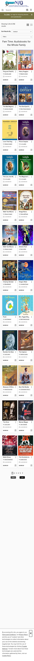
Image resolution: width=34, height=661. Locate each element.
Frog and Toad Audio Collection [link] (9, 71)
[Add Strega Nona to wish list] (31, 220)
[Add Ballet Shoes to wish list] (15, 465)
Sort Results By (6, 31)
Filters (4, 37)
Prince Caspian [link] (23, 142)
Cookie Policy (6, 656)
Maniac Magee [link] (23, 422)
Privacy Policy (23, 635)
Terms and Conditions (9, 635)
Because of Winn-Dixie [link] (9, 387)
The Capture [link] (23, 352)
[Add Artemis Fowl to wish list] (31, 255)
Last (22, 477)
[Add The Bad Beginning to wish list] (15, 115)
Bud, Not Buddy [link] (24, 387)
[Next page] (22, 473)
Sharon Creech (8, 144)
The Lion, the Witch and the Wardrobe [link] (9, 177)
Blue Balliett (8, 284)
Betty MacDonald (24, 319)
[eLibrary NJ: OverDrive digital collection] (17, 4)
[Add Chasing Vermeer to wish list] (15, 290)
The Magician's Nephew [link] (25, 177)
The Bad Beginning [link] (9, 106)
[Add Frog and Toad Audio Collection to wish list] (15, 80)
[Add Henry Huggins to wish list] (31, 80)
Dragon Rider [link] (23, 282)
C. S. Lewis (23, 144)
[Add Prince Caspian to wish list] (31, 150)
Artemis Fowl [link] (23, 247)
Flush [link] (4, 317)
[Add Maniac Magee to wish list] (31, 430)
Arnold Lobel (8, 74)
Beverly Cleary (24, 74)
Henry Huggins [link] (23, 71)
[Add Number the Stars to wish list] (15, 360)
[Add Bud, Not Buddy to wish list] (31, 395)
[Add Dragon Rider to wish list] (31, 290)
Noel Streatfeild (9, 459)
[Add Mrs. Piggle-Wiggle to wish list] (31, 325)
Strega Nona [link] (23, 212)
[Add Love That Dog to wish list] (15, 150)
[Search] (2, 10)
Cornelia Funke (24, 284)
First (13, 477)
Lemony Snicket (9, 109)
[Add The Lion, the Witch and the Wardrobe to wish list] (15, 185)
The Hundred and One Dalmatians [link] (25, 457)
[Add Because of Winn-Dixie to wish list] (15, 395)
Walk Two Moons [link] (8, 212)
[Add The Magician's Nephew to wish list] (31, 185)
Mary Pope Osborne (25, 109)
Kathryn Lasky (24, 354)
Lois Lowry (7, 354)
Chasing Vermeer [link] (8, 282)
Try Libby (7, 15)
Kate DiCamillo (8, 389)
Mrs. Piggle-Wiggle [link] (25, 317)
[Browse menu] (31, 10)
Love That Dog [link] (7, 142)
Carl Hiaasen (8, 319)
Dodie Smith (23, 459)
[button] (28, 25)
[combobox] (13, 10)
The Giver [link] (6, 422)
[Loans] (27, 10)
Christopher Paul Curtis (25, 389)
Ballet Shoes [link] (7, 457)
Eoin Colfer (23, 249)
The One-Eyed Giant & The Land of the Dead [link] (25, 106)
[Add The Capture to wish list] (31, 360)
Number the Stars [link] (8, 352)
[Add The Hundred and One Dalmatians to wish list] (31, 465)
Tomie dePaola (24, 214)
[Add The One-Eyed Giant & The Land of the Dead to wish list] (31, 115)
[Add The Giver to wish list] (15, 430)
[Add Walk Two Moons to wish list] (15, 220)
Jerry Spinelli (23, 424)
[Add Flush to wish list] (15, 325)
